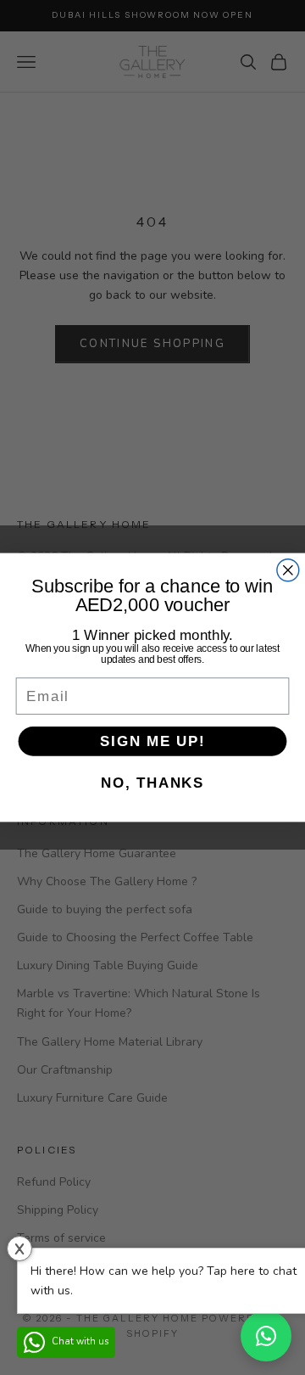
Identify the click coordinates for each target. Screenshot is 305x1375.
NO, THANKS (152, 782)
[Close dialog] (288, 570)
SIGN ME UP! (152, 740)
